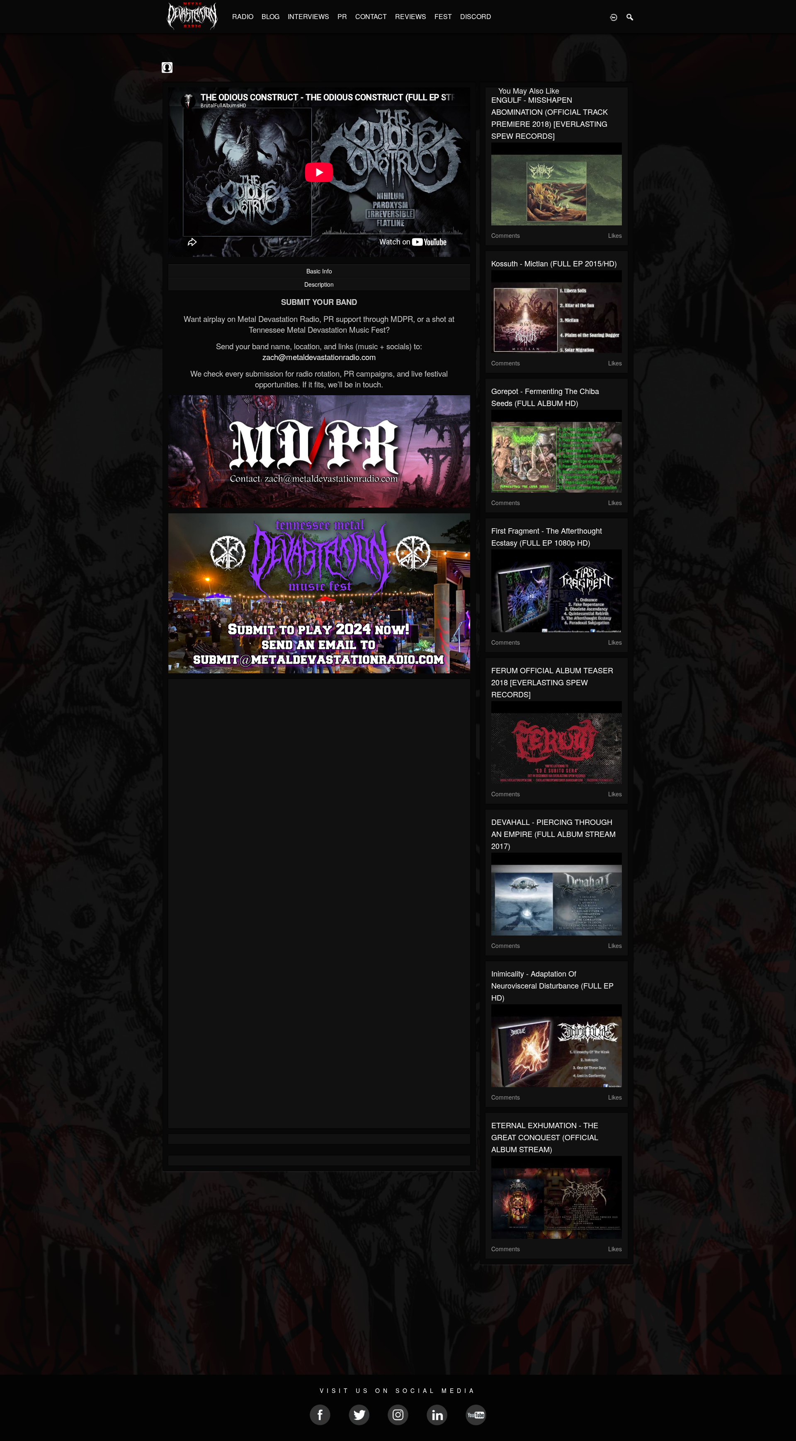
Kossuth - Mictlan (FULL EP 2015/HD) (554, 263)
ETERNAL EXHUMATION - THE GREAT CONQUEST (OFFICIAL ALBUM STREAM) (544, 1136)
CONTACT (371, 16)
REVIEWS (410, 16)
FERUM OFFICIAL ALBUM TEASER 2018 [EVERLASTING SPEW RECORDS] (552, 682)
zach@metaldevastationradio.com (319, 356)
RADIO (242, 16)
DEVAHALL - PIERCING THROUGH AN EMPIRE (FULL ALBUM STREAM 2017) (553, 833)
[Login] (613, 16)
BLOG (270, 16)
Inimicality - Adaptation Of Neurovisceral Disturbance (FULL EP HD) (552, 985)
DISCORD (475, 16)
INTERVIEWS (308, 16)
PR (342, 16)
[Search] (630, 16)
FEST (443, 16)
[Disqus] (319, 795)
